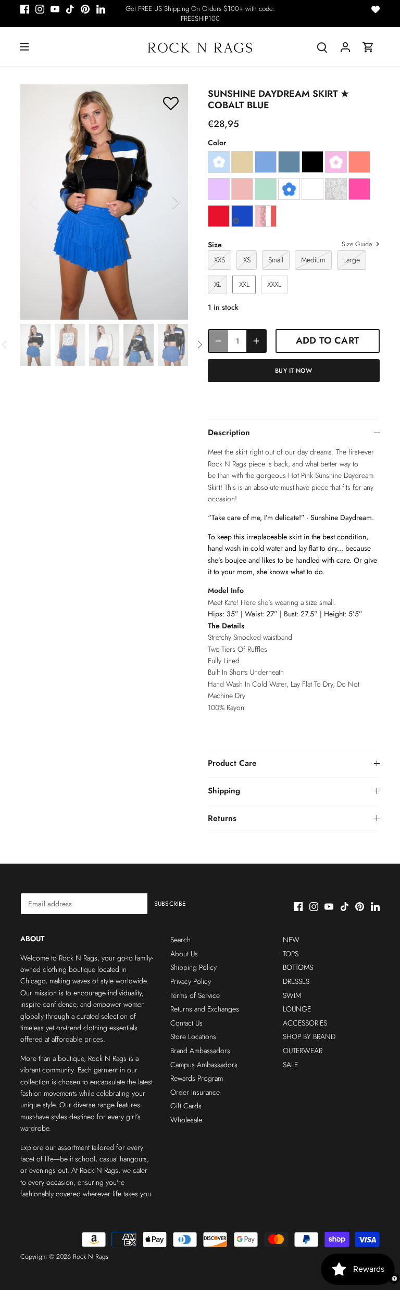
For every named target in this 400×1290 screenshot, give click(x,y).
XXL (244, 284)
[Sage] (265, 189)
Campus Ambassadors (204, 1064)
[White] (312, 189)
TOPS (290, 953)
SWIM (292, 995)
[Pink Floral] (336, 161)
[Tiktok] (70, 9)
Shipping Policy (193, 967)
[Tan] (242, 161)
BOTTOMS (298, 967)
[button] (170, 103)
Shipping (224, 790)
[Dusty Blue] (289, 161)
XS (247, 260)
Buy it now (293, 370)
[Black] (312, 161)
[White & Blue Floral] (289, 189)
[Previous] (46, 202)
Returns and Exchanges (204, 1009)
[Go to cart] (368, 46)
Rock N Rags (90, 1256)
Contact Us (186, 1023)
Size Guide (358, 245)
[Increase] (256, 341)
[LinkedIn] (100, 9)
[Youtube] (55, 9)
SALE (290, 1064)
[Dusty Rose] (242, 189)
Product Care (232, 763)
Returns (222, 818)
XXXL (274, 284)
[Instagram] (39, 9)
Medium (313, 260)
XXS (219, 260)
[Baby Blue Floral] (218, 161)
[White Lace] (336, 189)
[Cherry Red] (218, 216)
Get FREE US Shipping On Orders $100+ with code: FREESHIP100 (200, 14)
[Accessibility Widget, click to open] (394, 1278)
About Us (184, 953)
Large (351, 260)
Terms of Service (195, 995)
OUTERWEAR (302, 1050)
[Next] (162, 202)
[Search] (322, 46)
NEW (291, 939)
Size (215, 245)
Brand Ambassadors (200, 1050)
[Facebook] (24, 9)
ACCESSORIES (305, 1023)
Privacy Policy (190, 981)
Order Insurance (195, 1092)
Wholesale (186, 1120)
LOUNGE (297, 1009)
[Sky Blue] (265, 161)
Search (180, 939)
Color (217, 142)
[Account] (345, 46)
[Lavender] (218, 189)
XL (217, 284)
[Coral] (359, 161)
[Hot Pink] (359, 189)
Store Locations (193, 1036)
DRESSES (296, 981)
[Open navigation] (24, 46)
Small (275, 260)
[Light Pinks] (265, 216)
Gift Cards (186, 1106)
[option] (104, 201)
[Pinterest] (85, 9)
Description (229, 432)
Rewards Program (196, 1078)
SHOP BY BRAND (309, 1036)
